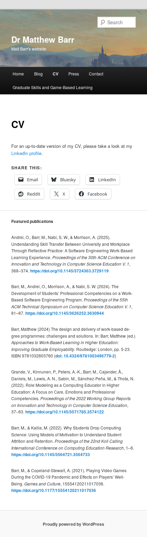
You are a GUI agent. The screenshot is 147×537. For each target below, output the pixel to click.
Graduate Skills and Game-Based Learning (53, 87)
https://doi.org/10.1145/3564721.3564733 (50, 454)
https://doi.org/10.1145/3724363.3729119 (69, 271)
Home (18, 73)
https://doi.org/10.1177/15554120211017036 (53, 490)
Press (73, 73)
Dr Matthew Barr (42, 39)
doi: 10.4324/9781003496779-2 (85, 356)
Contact (96, 73)
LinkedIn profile (26, 153)
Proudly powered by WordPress (73, 524)
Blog (38, 73)
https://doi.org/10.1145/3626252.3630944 (64, 313)
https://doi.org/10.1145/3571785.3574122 (64, 412)
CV (55, 74)
